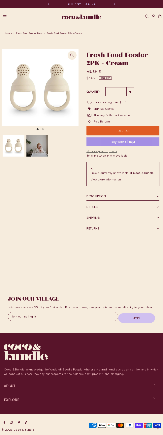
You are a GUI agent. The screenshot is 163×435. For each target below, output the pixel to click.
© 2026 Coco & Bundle (18, 429)
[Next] (114, 4)
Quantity (93, 91)
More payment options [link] (101, 151)
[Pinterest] (19, 422)
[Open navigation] (30, 16)
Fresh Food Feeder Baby (29, 33)
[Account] (153, 16)
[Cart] (159, 16)
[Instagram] (11, 422)
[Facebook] (4, 422)
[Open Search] (147, 16)
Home (8, 33)
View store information (106, 179)
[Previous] (48, 4)
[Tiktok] (26, 422)
